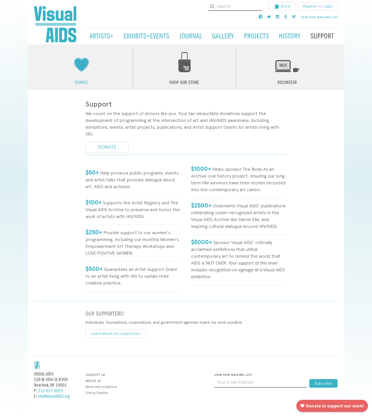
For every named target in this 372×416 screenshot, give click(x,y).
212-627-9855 (50, 391)
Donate (107, 147)
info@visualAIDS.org (54, 396)
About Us (93, 380)
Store (285, 6)
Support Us (95, 374)
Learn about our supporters (116, 333)
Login (328, 6)
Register (310, 6)
